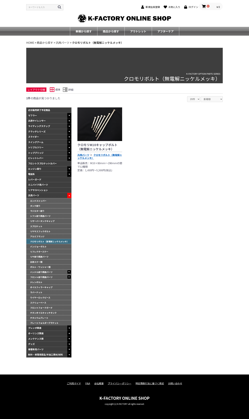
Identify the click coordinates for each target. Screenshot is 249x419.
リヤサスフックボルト (40, 231)
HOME (30, 43)
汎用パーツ (62, 43)
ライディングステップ (39, 126)
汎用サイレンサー (37, 120)
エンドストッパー (38, 200)
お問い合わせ (175, 383)
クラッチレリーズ (37, 131)
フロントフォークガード (41, 307)
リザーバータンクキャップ (42, 221)
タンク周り (35, 205)
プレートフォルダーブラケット (44, 322)
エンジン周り (34, 168)
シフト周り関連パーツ (40, 215)
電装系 (31, 174)
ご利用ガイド (74, 383)
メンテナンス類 (36, 338)
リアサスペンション (38, 190)
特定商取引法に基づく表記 (150, 383)
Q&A (87, 383)
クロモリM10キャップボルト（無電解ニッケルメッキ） (97, 147)
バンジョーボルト (38, 246)
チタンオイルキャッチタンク (43, 312)
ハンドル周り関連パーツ (41, 272)
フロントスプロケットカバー (42, 163)
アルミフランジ (37, 236)
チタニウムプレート (39, 317)
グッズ (31, 344)
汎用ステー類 (36, 261)
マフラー (32, 115)
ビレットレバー (36, 158)
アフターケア (165, 31)
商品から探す (111, 31)
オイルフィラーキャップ (41, 287)
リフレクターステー (39, 251)
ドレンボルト (36, 282)
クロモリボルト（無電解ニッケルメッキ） (97, 43)
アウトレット (138, 31)
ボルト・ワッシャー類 (40, 266)
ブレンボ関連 (34, 327)
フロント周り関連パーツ (41, 277)
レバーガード (34, 179)
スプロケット (36, 226)
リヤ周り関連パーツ (39, 256)
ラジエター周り (37, 210)
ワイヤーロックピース (40, 297)
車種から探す (84, 31)
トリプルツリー (36, 147)
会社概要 (99, 383)
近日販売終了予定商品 (39, 110)
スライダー (33, 136)
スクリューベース (38, 302)
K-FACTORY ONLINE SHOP (124, 398)
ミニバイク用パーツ (38, 184)
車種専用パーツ (36, 349)
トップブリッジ (36, 152)
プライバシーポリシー (119, 383)
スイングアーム (35, 142)
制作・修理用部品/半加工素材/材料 (45, 354)
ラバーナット (36, 292)
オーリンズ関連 (36, 333)
